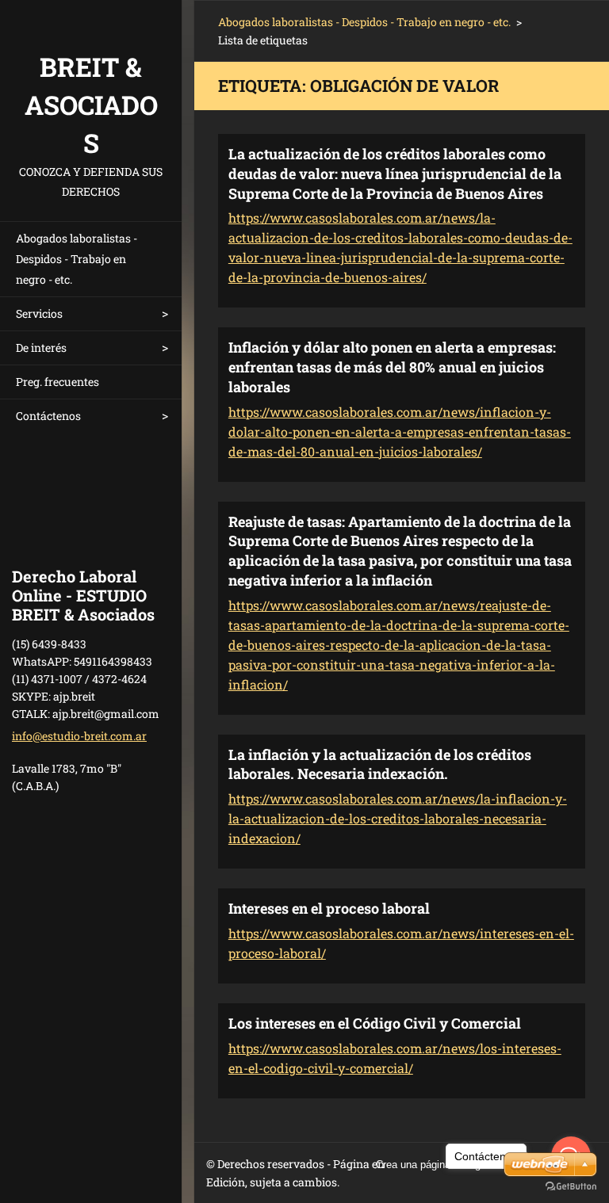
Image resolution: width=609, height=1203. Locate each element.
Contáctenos (48, 415)
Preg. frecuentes (57, 381)
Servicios (39, 313)
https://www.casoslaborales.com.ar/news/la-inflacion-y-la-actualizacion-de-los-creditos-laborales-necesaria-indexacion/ (397, 818)
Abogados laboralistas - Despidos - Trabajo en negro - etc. (76, 259)
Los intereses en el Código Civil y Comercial (374, 1023)
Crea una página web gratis (438, 1165)
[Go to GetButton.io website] (571, 1187)
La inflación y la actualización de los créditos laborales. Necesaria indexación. (379, 764)
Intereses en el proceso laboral (329, 908)
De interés (41, 347)
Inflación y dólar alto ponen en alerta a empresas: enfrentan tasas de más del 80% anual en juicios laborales (392, 367)
